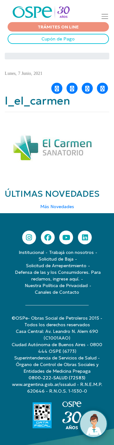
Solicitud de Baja (56, 259)
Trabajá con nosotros (71, 252)
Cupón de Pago (58, 39)
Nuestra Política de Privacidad (56, 285)
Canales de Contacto (57, 292)
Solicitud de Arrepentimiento (56, 265)
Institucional (31, 252)
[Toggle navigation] (105, 16)
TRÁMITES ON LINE (58, 27)
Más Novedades (57, 206)
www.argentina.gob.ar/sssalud (44, 384)
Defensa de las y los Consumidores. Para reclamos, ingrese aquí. (58, 275)
